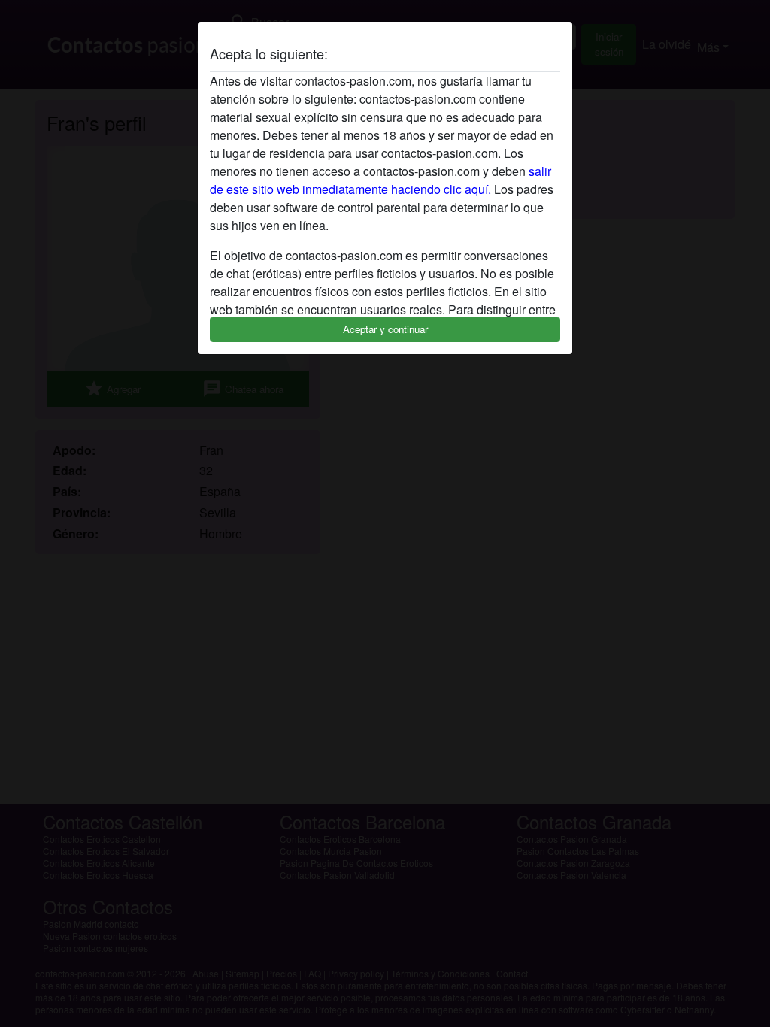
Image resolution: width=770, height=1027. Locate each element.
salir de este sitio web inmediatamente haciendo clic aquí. (380, 180)
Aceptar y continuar (385, 329)
